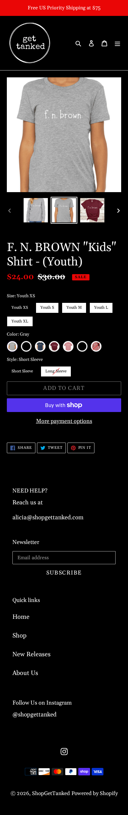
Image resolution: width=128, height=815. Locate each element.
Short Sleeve (22, 370)
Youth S (47, 306)
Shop (19, 636)
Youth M (74, 306)
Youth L (101, 306)
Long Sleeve (55, 370)
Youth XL (20, 320)
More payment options (64, 421)
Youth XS (20, 306)
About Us (25, 673)
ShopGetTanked (51, 793)
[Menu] (117, 43)
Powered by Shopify (94, 793)
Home (21, 617)
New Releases (31, 654)
